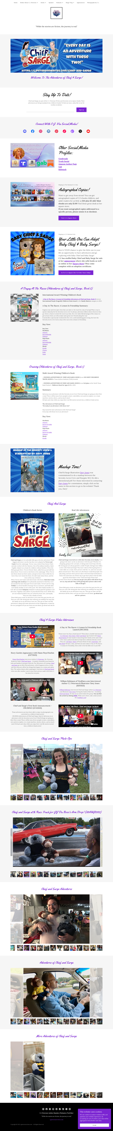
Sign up (81, 110)
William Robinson (65, 690)
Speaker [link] (51, 2)
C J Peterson (40, 659)
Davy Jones (84, 472)
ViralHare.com (81, 697)
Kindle (45, 348)
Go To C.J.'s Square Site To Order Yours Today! (76, 272)
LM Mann (69, 642)
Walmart (45, 336)
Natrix (74, 642)
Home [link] (16, 2)
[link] (56, 13)
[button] (29, 3)
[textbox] (50, 109)
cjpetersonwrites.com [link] (56, 1119)
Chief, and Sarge (81, 636)
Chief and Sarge (26, 661)
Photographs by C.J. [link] (93, 2)
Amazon (45, 422)
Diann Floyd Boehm (18, 659)
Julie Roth (62, 643)
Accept (94, 1125)
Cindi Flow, (94, 642)
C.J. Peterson (64, 636)
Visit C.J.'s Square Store (68, 218)
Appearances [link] (81, 2)
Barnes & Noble (47, 424)
